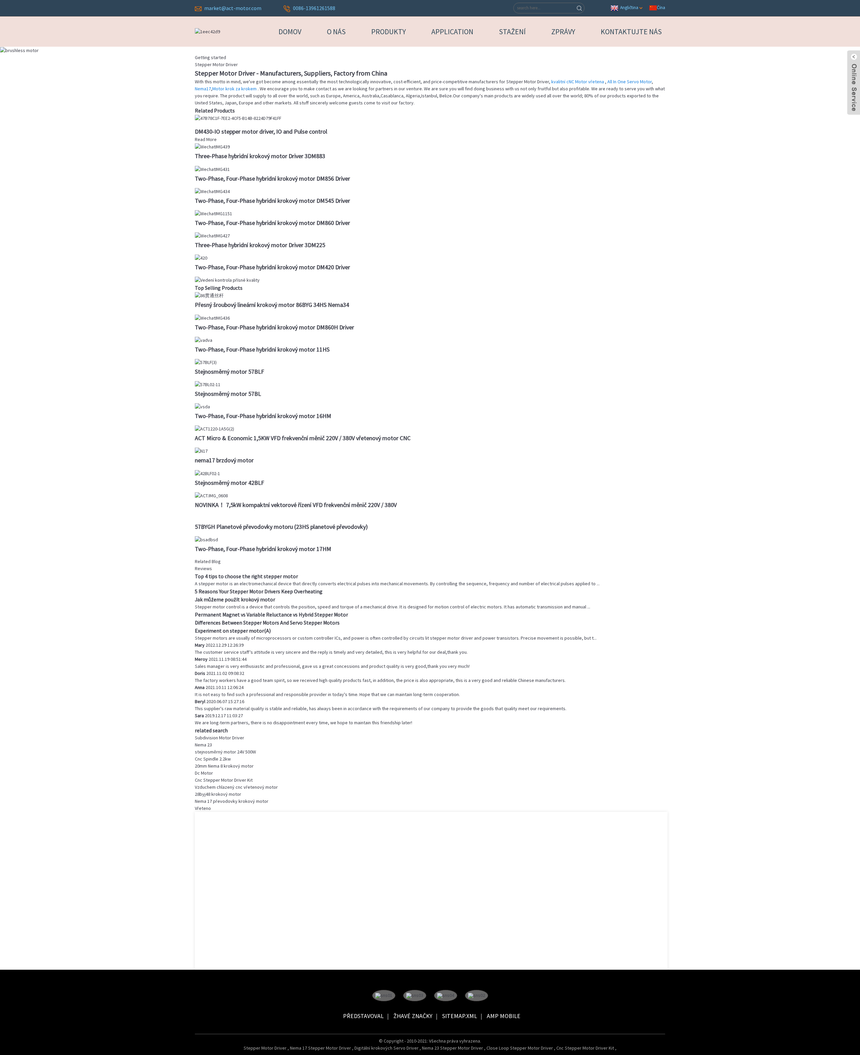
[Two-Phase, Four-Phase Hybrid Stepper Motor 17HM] (206, 539)
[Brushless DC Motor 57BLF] (206, 362)
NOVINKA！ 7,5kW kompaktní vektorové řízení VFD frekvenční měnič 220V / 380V (296, 505)
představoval (363, 1016)
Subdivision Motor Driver (219, 738)
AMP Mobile (503, 1016)
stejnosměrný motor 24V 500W (225, 752)
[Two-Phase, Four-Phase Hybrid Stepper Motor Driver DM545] (212, 191)
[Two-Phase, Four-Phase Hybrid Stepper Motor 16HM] (202, 406)
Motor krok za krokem (235, 89)
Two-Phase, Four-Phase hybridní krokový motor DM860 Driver (272, 223)
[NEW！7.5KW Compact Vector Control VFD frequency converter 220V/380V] (211, 495)
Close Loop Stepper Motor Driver (520, 1048)
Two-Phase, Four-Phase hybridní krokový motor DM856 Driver (272, 178)
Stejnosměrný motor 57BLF (229, 371)
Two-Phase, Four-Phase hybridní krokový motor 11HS (262, 349)
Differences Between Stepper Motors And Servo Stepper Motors (267, 622)
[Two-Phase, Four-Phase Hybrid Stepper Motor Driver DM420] (201, 258)
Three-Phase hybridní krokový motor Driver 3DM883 (260, 156)
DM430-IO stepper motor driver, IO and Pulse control (261, 131)
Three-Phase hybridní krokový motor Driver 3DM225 (260, 245)
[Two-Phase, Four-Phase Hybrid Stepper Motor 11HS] (203, 340)
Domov (289, 31)
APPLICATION (452, 31)
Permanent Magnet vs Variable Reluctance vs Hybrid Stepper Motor (271, 614)
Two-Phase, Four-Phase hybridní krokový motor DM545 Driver (272, 200)
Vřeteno (203, 808)
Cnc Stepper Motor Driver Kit (224, 780)
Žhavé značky (412, 1016)
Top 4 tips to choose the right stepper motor (246, 576)
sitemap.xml (459, 1016)
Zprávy (563, 31)
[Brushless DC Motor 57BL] (207, 384)
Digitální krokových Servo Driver (387, 1048)
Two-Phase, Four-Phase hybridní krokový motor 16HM (263, 416)
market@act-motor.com (232, 8)
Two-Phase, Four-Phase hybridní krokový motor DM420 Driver (272, 267)
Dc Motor (204, 773)
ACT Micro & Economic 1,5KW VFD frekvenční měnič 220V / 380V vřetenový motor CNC (303, 438)
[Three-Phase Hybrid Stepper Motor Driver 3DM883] (212, 146)
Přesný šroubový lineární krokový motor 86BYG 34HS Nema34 (272, 305)
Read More (206, 139)
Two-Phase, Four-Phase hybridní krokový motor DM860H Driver (274, 327)
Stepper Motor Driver (266, 1048)
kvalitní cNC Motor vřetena (578, 82)
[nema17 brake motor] (201, 451)
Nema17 (203, 89)
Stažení (512, 31)
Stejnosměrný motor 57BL (228, 394)
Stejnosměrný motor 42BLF (229, 483)
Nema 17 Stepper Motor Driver (321, 1048)
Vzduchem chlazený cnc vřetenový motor (236, 787)
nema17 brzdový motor (224, 460)
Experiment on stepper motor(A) (233, 630)
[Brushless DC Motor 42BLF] (207, 473)
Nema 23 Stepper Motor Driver (453, 1048)
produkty (388, 31)
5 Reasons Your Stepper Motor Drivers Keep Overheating (258, 591)
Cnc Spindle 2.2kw (213, 759)
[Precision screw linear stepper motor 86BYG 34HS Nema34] (209, 295)
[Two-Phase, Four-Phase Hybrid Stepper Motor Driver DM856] (212, 169)
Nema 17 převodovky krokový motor (231, 801)
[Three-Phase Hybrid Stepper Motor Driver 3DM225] (212, 235)
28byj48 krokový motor (218, 794)
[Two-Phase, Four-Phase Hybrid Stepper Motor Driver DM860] (213, 213)
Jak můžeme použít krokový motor (235, 599)
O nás (336, 31)
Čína (661, 7)
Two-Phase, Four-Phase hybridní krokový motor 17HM (263, 549)
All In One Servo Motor (629, 82)
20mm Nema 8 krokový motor (224, 766)
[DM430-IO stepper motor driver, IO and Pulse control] (238, 118)
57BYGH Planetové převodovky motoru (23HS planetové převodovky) (281, 527)
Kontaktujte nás (631, 31)
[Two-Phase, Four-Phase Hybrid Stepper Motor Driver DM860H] (212, 317)
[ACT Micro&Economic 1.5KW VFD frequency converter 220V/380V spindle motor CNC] (214, 428)
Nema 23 (203, 745)
